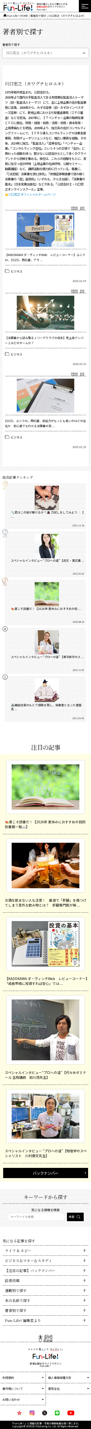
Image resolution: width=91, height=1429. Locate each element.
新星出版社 (42, 6)
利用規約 (8, 1377)
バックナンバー (45, 1173)
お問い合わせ (11, 1399)
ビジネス (16, 271)
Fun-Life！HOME (17, 16)
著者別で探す (38, 16)
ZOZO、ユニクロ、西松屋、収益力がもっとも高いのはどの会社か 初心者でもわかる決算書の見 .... (45, 423)
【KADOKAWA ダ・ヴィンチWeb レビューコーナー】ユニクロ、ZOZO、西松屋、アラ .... (45, 257)
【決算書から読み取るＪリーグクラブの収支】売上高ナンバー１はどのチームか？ (44, 340)
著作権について (12, 1388)
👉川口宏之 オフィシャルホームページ (30, 194)
